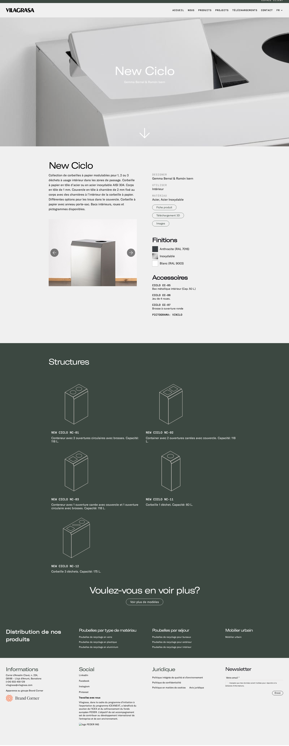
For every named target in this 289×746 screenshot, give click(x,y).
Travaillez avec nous (89, 697)
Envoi (278, 693)
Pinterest (83, 692)
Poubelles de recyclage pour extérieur (172, 642)
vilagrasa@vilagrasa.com (19, 685)
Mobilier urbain (233, 637)
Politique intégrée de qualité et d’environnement (177, 677)
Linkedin (83, 675)
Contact (267, 10)
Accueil (178, 10)
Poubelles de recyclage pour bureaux (171, 637)
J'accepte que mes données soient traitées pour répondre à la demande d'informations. (251, 684)
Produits (205, 10)
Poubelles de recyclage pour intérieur (171, 647)
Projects (222, 10)
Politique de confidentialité (166, 682)
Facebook (84, 681)
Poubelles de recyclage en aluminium (98, 647)
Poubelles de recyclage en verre (95, 637)
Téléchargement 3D (168, 215)
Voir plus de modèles (144, 602)
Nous (191, 10)
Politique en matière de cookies (169, 687)
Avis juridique (196, 687)
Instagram (84, 686)
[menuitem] (279, 10)
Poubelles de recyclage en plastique (98, 642)
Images (160, 223)
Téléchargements (244, 10)
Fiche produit (164, 207)
